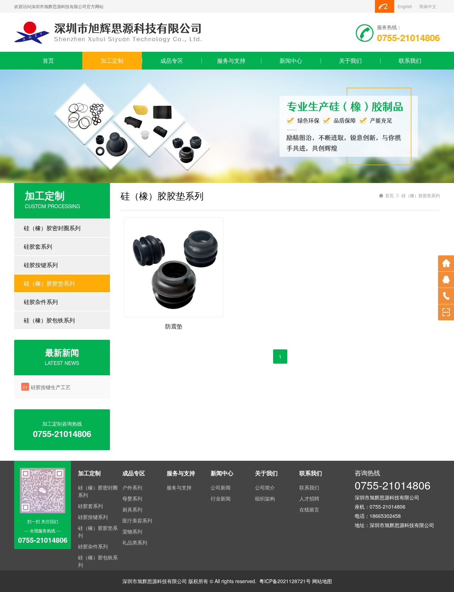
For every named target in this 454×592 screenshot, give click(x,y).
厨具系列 (132, 509)
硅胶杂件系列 (41, 302)
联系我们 (410, 60)
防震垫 (173, 326)
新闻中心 (290, 60)
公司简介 (265, 487)
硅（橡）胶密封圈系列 (52, 228)
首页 (48, 60)
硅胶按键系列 (41, 265)
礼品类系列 (134, 542)
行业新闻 (221, 498)
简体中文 (427, 6)
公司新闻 (221, 487)
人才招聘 (309, 498)
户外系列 (132, 487)
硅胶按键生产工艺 (51, 387)
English (405, 6)
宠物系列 (132, 531)
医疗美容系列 (137, 520)
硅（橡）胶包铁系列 (49, 320)
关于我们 (350, 60)
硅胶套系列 (38, 246)
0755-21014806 (393, 485)
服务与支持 (231, 60)
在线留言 (309, 509)
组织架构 (265, 498)
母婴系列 (132, 498)
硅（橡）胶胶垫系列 (49, 283)
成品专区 (171, 60)
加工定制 (112, 60)
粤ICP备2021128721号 (285, 581)
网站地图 (322, 581)
